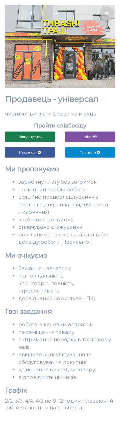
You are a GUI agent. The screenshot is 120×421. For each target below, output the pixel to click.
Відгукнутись (30, 137)
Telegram (88, 152)
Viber (88, 137)
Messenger (28, 152)
